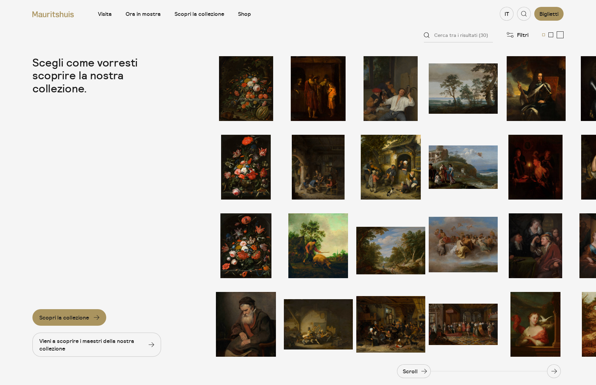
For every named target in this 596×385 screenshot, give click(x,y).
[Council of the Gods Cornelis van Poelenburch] (463, 245)
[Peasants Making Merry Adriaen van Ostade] (318, 324)
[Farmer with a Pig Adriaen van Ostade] (318, 245)
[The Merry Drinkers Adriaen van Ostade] (390, 88)
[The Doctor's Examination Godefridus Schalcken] (535, 245)
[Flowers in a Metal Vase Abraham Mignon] (245, 167)
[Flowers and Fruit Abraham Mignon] (245, 88)
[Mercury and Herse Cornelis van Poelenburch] (463, 167)
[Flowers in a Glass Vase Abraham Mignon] (245, 245)
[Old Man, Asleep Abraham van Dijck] (245, 324)
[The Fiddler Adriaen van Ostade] (390, 167)
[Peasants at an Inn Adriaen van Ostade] (318, 167)
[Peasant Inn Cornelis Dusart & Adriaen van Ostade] (390, 324)
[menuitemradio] (543, 34)
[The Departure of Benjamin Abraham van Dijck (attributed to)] (318, 88)
